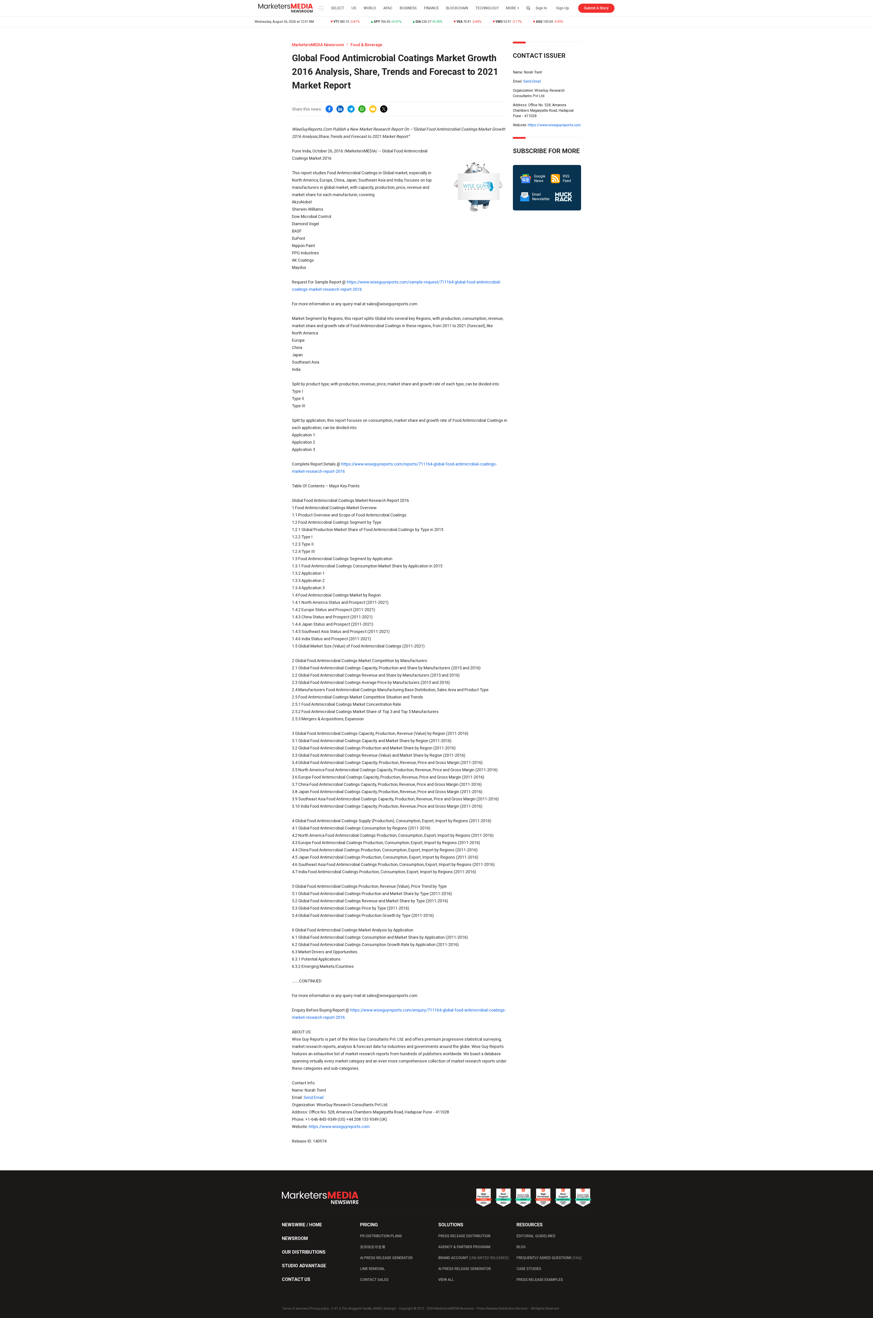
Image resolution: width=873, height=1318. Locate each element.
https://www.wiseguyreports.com (339, 1126)
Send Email (314, 1097)
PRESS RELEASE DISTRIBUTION (464, 1236)
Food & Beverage (366, 44)
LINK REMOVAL (372, 1269)
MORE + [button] (512, 8)
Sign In (541, 8)
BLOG (521, 1247)
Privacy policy (319, 1308)
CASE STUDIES (529, 1269)
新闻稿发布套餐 (373, 1247)
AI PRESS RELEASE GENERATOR (386, 1258)
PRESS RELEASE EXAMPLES (540, 1280)
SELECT (337, 8)
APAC (387, 8)
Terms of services (295, 1308)
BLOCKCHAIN (457, 8)
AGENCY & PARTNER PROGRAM (464, 1247)
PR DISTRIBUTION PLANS (381, 1236)
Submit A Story (596, 8)
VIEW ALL (446, 1280)
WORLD (370, 8)
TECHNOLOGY (487, 8)
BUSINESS (408, 8)
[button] (320, 8)
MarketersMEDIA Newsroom (318, 44)
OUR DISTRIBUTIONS (304, 1252)
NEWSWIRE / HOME (302, 1224)
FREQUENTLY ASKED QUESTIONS (549, 1258)
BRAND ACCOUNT (473, 1258)
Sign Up (562, 8)
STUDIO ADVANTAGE (304, 1265)
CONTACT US (296, 1279)
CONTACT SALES (374, 1280)
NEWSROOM (295, 1238)
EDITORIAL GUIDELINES (536, 1236)
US (353, 8)
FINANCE (431, 8)
